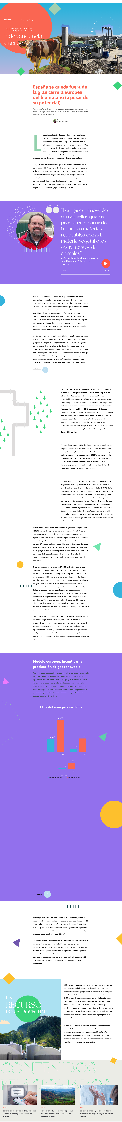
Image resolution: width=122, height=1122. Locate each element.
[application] (85, 270)
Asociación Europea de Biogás (72, 409)
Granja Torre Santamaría (44, 339)
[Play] (105, 263)
